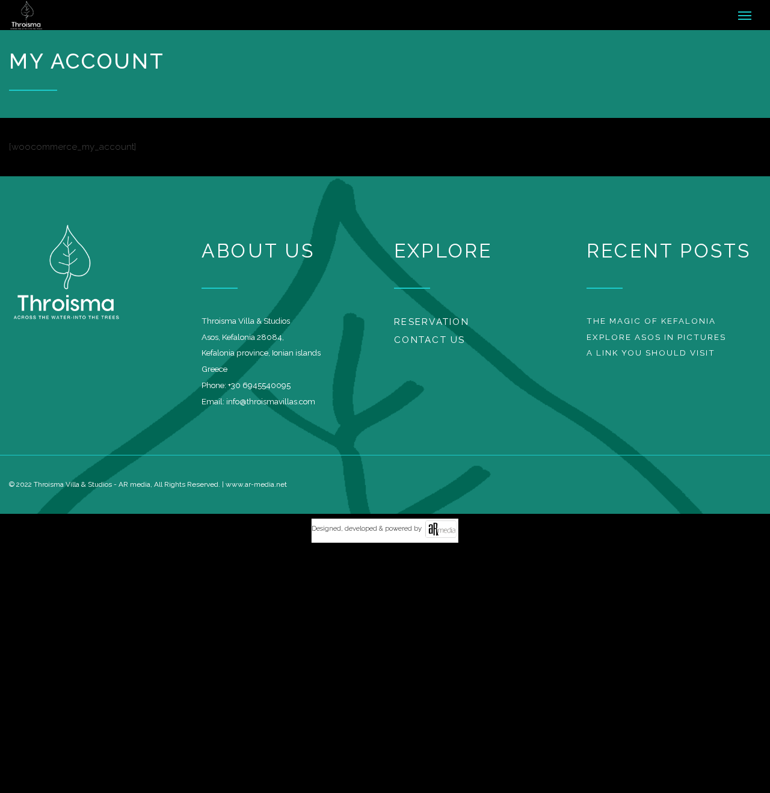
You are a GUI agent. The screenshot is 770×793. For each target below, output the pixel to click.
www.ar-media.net (256, 490)
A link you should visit (651, 358)
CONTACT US (430, 346)
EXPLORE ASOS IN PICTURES (656, 342)
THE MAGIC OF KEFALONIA (651, 326)
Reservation (431, 327)
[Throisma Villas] (64, 18)
